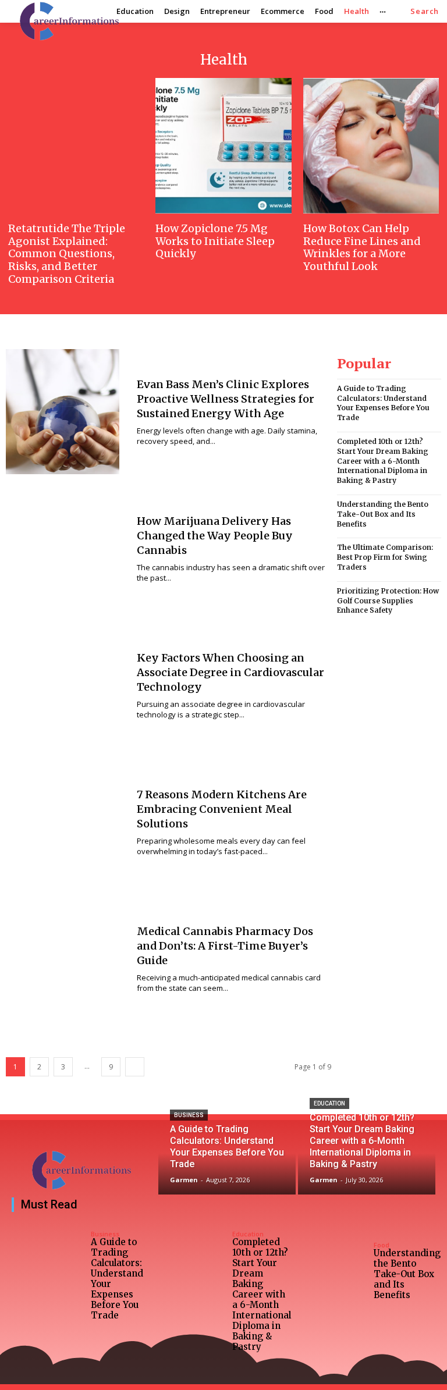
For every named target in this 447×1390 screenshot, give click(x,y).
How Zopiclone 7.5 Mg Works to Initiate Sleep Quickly (215, 241)
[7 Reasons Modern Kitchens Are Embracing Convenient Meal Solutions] (62, 821)
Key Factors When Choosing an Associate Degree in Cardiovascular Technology (230, 672)
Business (189, 1115)
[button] (424, 11)
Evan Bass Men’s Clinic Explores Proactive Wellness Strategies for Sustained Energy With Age (225, 399)
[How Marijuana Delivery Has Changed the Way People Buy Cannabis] (62, 548)
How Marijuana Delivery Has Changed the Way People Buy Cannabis (215, 535)
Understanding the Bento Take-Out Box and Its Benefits (382, 514)
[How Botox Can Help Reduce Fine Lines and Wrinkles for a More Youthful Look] (371, 146)
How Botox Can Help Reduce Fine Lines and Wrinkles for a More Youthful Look (362, 247)
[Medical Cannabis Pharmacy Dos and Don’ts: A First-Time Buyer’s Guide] (62, 958)
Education (329, 1103)
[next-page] (134, 1066)
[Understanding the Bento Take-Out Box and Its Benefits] (330, 1271)
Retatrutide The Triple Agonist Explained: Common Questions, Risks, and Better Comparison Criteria (66, 253)
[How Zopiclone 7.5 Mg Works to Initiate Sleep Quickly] (223, 146)
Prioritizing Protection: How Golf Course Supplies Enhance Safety (388, 600)
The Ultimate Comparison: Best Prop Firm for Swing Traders (385, 557)
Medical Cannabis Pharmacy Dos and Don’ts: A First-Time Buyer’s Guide (225, 946)
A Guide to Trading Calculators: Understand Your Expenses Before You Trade (383, 403)
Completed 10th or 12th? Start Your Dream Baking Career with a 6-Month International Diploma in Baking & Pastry (382, 461)
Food (381, 1245)
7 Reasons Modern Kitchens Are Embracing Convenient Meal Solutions (222, 809)
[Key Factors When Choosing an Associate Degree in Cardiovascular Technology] (62, 685)
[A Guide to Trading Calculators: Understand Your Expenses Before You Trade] (227, 1160)
